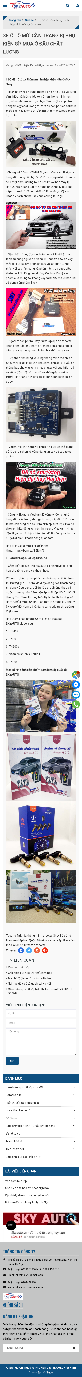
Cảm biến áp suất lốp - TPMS (24, 1087)
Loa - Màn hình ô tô (18, 1110)
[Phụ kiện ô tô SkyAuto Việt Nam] (23, 5)
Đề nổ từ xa (13, 1133)
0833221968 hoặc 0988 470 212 (40, 1269)
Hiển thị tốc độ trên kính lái (22, 1102)
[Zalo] (76, 695)
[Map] (76, 675)
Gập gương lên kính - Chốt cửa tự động (30, 1125)
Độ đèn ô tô (13, 1118)
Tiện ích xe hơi (15, 1149)
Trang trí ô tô (14, 1141)
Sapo (49, 1372)
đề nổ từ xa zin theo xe (31, 945)
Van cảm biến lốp (19, 967)
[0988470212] (76, 704)
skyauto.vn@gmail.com (30, 1274)
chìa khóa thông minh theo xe (33, 935)
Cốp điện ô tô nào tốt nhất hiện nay (30, 972)
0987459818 (28, 1282)
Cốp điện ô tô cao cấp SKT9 (23, 1156)
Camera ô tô (14, 1095)
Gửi (12, 1061)
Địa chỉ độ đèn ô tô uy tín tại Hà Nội (29, 978)
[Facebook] (76, 685)
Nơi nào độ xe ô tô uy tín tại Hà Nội (29, 983)
